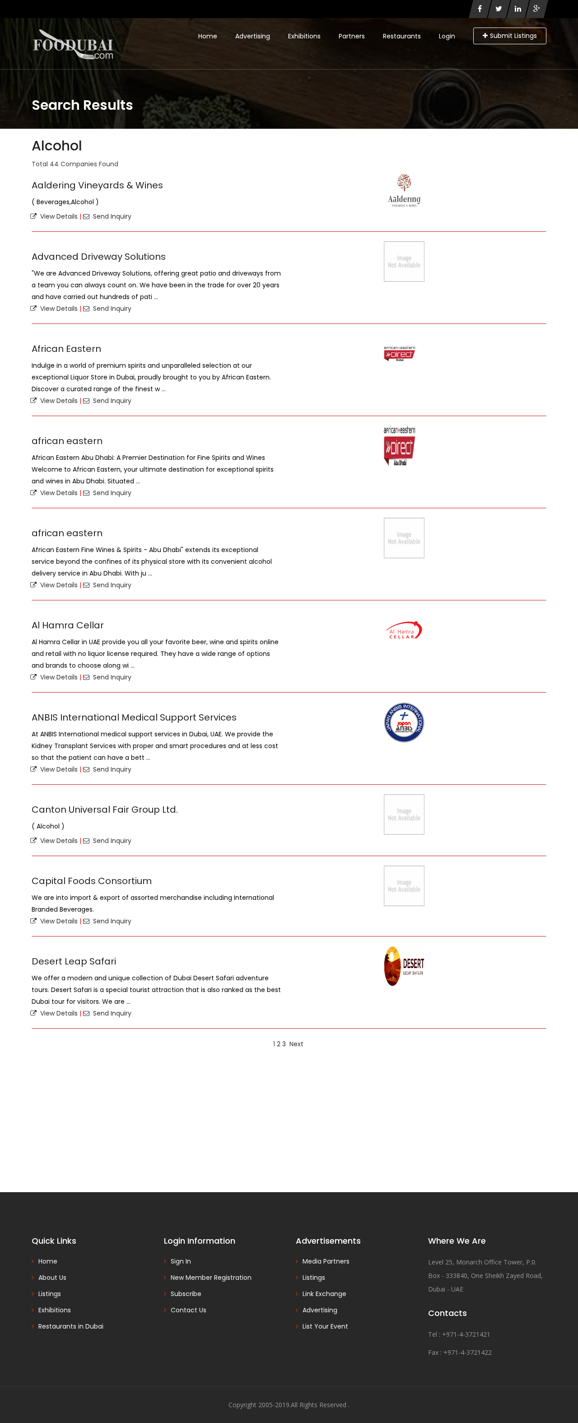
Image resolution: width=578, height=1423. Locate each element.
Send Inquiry (110, 216)
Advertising (252, 36)
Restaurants (402, 36)
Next (296, 1044)
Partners (352, 36)
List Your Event (325, 1326)
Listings (49, 1293)
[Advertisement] (289, 1120)
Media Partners (326, 1261)
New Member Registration (211, 1277)
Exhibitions (304, 36)
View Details (57, 216)
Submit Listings (513, 35)
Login (447, 36)
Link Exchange (324, 1293)
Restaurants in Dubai (70, 1326)
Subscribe (186, 1293)
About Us (52, 1277)
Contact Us (188, 1310)
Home (207, 36)
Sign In (181, 1261)
